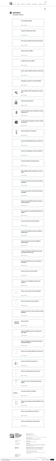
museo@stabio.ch (40, 448)
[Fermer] (55, 459)
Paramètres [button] (43, 459)
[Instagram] (16, 448)
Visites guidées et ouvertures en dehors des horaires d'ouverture (34, 447)
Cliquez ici (27, 449)
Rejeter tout (47, 459)
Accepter (52, 459)
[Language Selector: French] (46, 2)
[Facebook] (18, 448)
